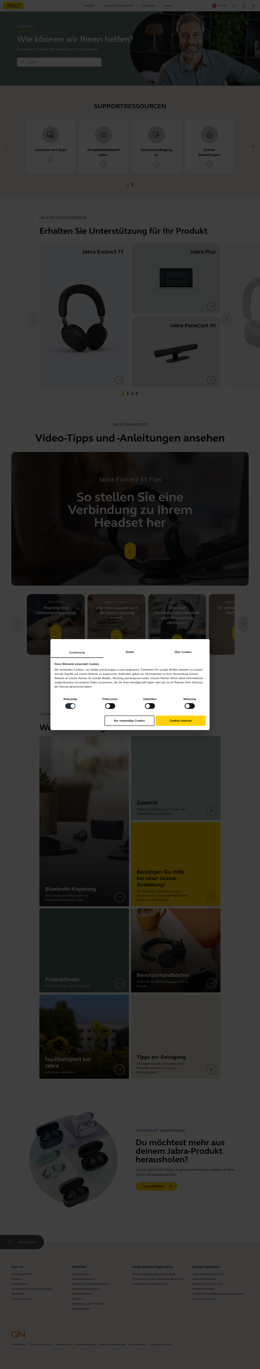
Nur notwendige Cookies (129, 720)
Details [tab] (130, 651)
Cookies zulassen (181, 720)
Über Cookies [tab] (183, 651)
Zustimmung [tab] (77, 652)
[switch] (110, 706)
